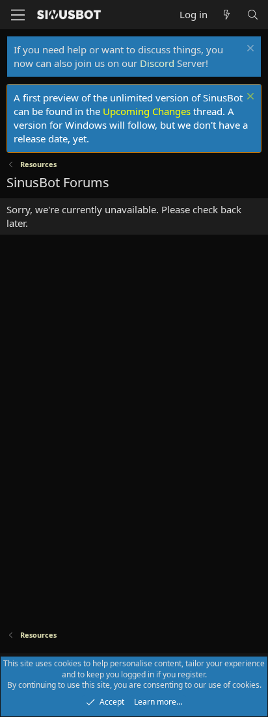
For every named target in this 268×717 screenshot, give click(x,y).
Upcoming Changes (147, 111)
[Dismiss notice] (248, 50)
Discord (157, 63)
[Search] (252, 15)
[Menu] (18, 15)
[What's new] (226, 15)
